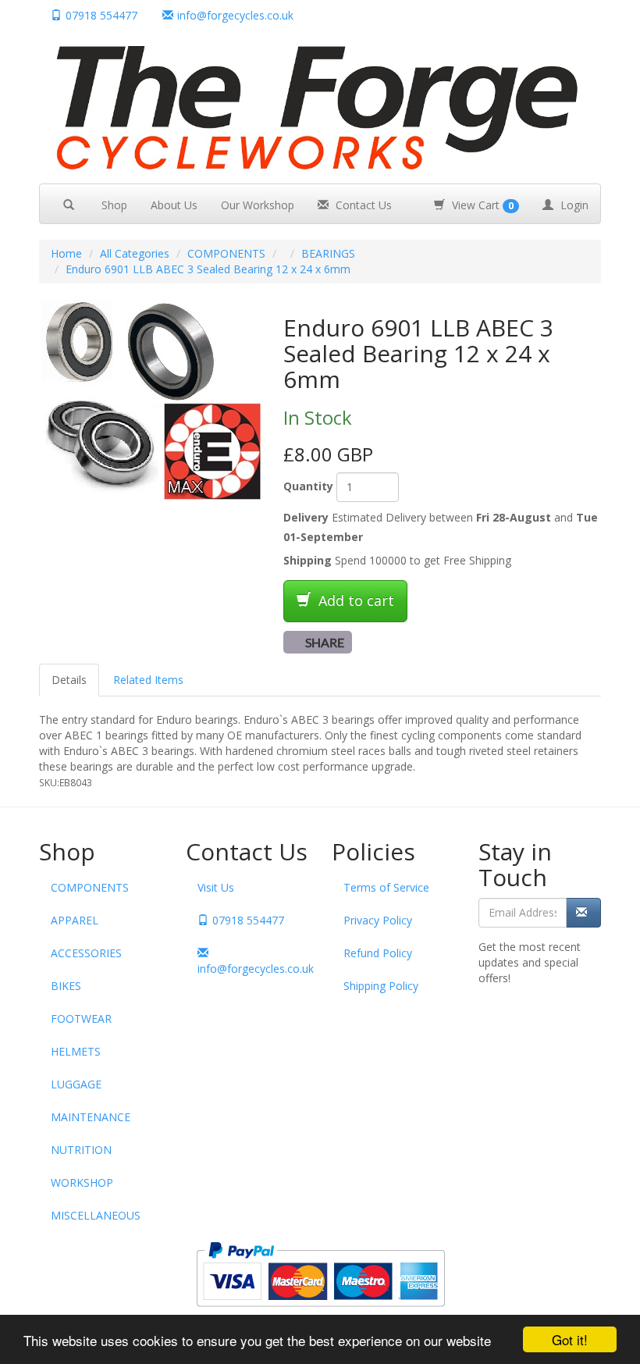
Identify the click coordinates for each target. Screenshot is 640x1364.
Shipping (307, 560)
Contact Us (362, 205)
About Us (174, 205)
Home (66, 253)
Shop (114, 205)
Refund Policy (377, 953)
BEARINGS (328, 253)
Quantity (308, 486)
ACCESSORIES (86, 953)
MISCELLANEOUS (95, 1215)
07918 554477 (101, 15)
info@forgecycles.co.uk (253, 968)
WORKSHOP (82, 1182)
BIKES (66, 985)
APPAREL (74, 920)
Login (572, 205)
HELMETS (76, 1051)
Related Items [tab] (148, 679)
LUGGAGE (76, 1084)
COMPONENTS (226, 253)
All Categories (134, 253)
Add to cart (354, 600)
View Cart (481, 205)
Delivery (306, 517)
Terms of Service (386, 887)
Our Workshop (257, 205)
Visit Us (215, 887)
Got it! (570, 1339)
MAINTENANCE (90, 1116)
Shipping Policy (380, 985)
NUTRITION (81, 1149)
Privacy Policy (377, 920)
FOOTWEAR (81, 1018)
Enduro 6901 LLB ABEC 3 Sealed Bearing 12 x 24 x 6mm (208, 269)
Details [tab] (69, 679)
